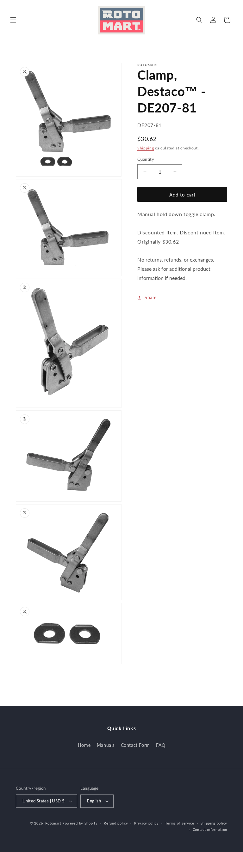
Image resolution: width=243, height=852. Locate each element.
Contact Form (135, 745)
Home (84, 745)
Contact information (210, 829)
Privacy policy (146, 823)
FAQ (160, 745)
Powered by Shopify (80, 823)
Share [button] (151, 297)
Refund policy (116, 823)
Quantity (145, 159)
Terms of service (179, 823)
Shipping (145, 148)
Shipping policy (214, 823)
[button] (13, 20)
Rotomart (53, 823)
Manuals (106, 745)
